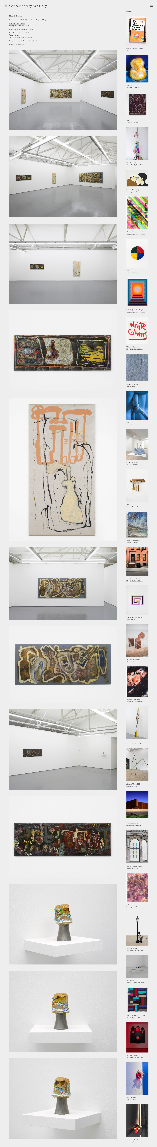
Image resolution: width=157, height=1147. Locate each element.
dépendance (23, 29)
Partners (129, 11)
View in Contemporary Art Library (21, 37)
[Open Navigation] (151, 6)
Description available (16, 44)
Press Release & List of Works (19, 33)
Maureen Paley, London (17, 23)
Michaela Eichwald (15, 16)
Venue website (14, 35)
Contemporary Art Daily (28, 6)
